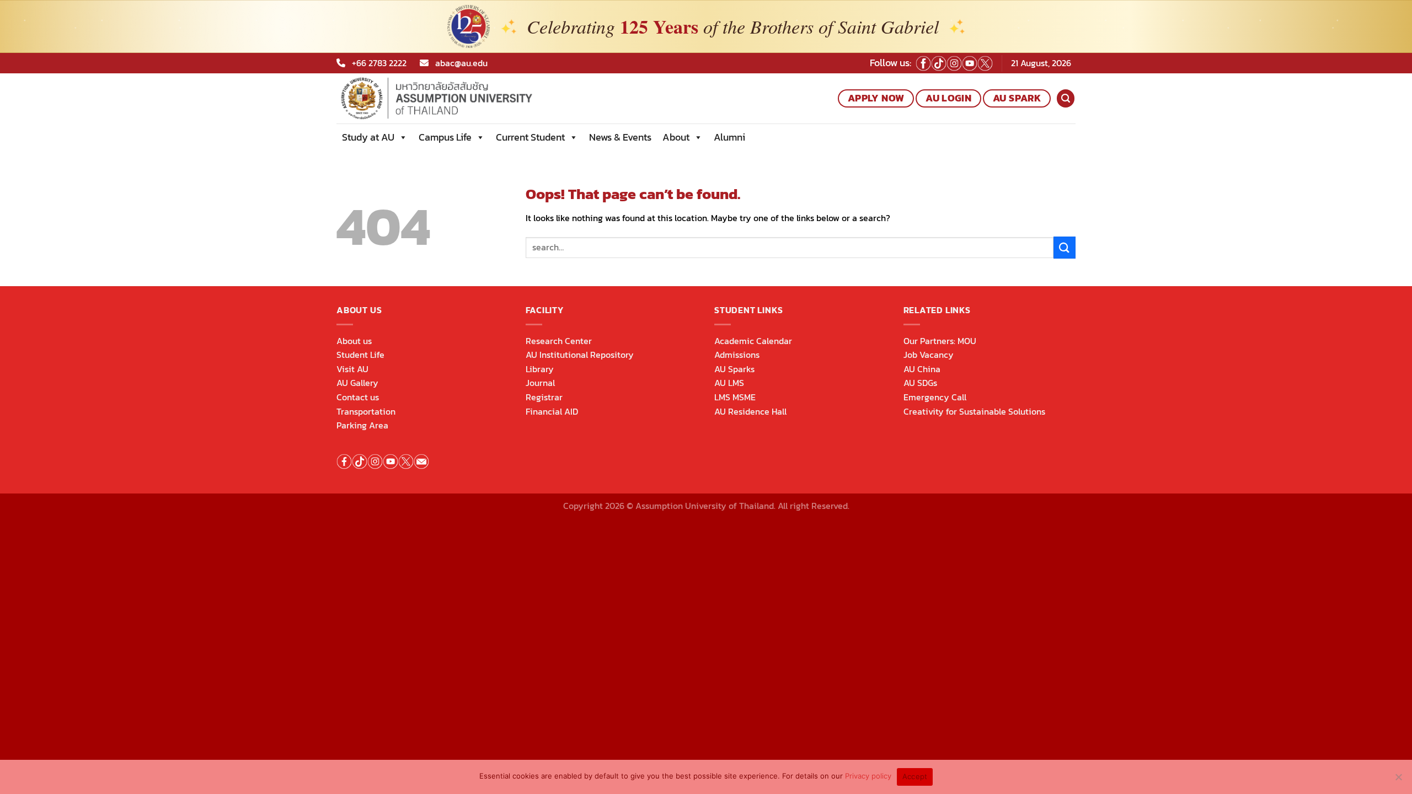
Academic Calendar (753, 340)
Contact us (357, 397)
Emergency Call (934, 397)
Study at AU (368, 137)
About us (354, 340)
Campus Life (445, 137)
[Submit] (1064, 247)
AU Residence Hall (750, 411)
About (675, 137)
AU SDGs (920, 382)
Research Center (559, 340)
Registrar (544, 397)
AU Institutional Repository (580, 354)
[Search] (1065, 98)
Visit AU (352, 368)
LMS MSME (735, 397)
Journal (540, 382)
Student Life (360, 354)
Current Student (530, 137)
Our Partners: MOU (939, 340)
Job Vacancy (928, 354)
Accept (915, 776)
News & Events (620, 137)
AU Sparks (734, 368)
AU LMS (729, 382)
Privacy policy (868, 775)
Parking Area (362, 425)
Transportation (365, 411)
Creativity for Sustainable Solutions (974, 411)
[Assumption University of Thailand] (473, 98)
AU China (921, 368)
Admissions (737, 354)
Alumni (729, 137)
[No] (1398, 780)
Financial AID (552, 411)
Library (540, 368)
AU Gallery (357, 382)
